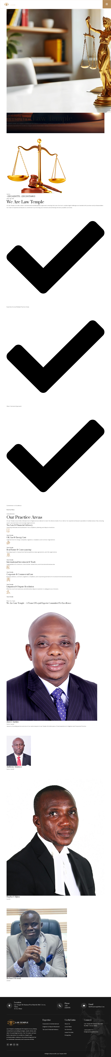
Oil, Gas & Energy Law (16, 537)
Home (26, 4)
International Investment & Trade (21, 562)
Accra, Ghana (18, 1009)
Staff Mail (76, 4)
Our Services (56, 4)
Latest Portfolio (69, 1032)
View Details (10, 535)
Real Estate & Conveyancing (19, 550)
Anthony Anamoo (14, 767)
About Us (34, 4)
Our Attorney (45, 4)
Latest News (68, 1026)
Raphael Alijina (13, 897)
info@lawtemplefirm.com (96, 1007)
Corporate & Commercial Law (20, 574)
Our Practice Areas (12, 130)
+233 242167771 (88, 1030)
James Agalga (13, 722)
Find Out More (10, 510)
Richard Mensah (14, 978)
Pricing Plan (68, 1035)
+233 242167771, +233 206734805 (21, 196)
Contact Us (66, 4)
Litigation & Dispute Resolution (20, 586)
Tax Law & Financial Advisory (20, 525)
